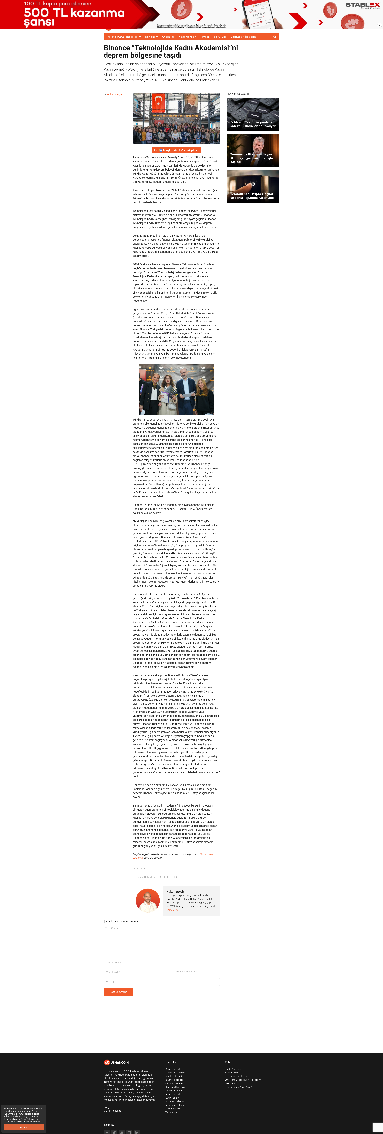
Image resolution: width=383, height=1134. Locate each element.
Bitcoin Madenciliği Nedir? (238, 1076)
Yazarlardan (187, 36)
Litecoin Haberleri (174, 1090)
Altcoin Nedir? (232, 1072)
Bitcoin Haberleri (173, 1069)
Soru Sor (220, 36)
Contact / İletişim (243, 36)
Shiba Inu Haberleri (175, 1101)
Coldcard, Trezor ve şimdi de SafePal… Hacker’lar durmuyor (253, 124)
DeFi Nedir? (231, 1083)
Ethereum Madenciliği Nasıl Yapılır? (243, 1079)
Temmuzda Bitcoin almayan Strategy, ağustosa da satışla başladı (251, 158)
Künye (107, 1107)
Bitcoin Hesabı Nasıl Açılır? (238, 1087)
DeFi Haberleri (172, 1108)
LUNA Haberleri (173, 1097)
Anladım (24, 1127)
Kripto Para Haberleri (123, 36)
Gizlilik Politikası (113, 1110)
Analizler (168, 36)
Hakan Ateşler (176, 891)
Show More (172, 909)
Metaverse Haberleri (175, 1104)
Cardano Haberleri (174, 1083)
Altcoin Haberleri (173, 1094)
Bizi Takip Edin (176, 150)
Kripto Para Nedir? (234, 1069)
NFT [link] (150, 243)
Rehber (150, 36)
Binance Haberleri (144, 877)
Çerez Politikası (28, 1119)
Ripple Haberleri (173, 1076)
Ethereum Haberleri (175, 1072)
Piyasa (205, 36)
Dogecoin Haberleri (175, 1087)
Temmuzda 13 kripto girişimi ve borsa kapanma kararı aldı (252, 196)
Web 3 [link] (175, 190)
